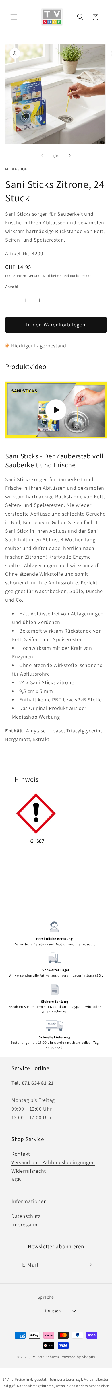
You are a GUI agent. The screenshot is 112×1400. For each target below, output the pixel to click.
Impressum (24, 1224)
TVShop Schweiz (45, 1356)
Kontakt (20, 1153)
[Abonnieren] (89, 1265)
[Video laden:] (56, 410)
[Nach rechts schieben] (69, 155)
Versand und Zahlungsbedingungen (53, 1162)
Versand (35, 275)
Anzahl (11, 286)
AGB (16, 1179)
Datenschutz (26, 1216)
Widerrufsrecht (28, 1171)
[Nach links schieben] (42, 155)
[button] (14, 17)
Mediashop (16, 169)
